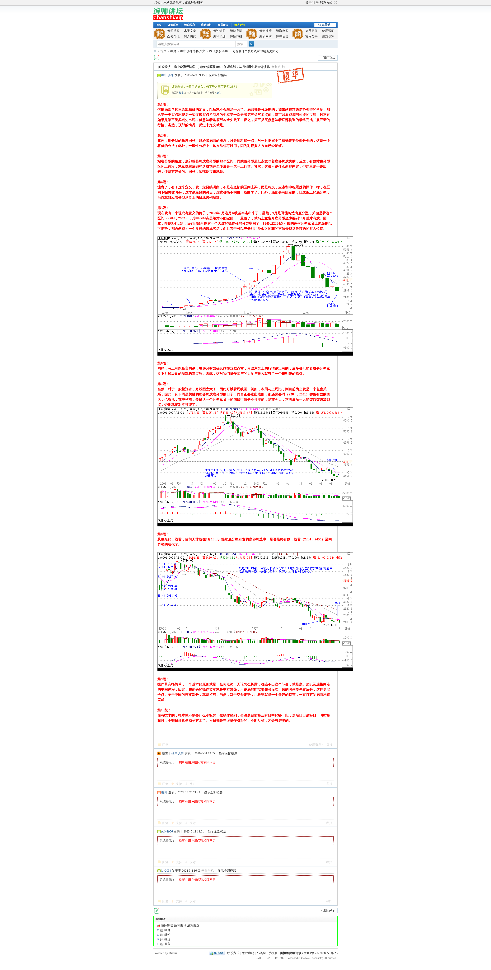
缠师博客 (173, 30)
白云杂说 (173, 36)
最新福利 (328, 36)
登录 (181, 92)
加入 (219, 92)
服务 (167, 943)
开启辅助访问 (304, 2)
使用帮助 (328, 30)
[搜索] (250, 44)
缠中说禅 (167, 75)
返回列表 (329, 57)
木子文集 (190, 30)
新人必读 (239, 24)
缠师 (173, 51)
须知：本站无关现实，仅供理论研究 (178, 2)
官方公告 (311, 36)
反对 (192, 784)
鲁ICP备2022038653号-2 (320, 953)
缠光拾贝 (282, 36)
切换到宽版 (335, 2)
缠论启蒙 (236, 30)
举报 (329, 744)
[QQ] (217, 953)
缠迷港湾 (265, 30)
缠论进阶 (219, 30)
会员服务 (223, 24)
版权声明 (248, 953)
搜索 (240, 44)
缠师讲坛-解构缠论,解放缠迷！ (155, 51)
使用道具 (315, 744)
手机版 (273, 953)
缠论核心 (189, 24)
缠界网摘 (265, 36)
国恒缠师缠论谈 (291, 953)
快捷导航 (324, 24)
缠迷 (167, 939)
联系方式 (326, 2)
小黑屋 (261, 953)
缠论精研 (236, 36)
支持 (179, 784)
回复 (165, 744)
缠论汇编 (219, 36)
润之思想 (190, 36)
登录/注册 (312, 2)
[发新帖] (156, 57)
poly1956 (167, 831)
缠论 (167, 934)
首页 (159, 24)
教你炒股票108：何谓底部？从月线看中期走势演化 (243, 51)
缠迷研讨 (206, 24)
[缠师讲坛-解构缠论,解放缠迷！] (168, 19)
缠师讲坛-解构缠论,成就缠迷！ (181, 925)
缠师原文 (173, 24)
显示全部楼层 (218, 75)
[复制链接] (277, 66)
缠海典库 (282, 30)
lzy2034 (166, 870)
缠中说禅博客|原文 (192, 51)
